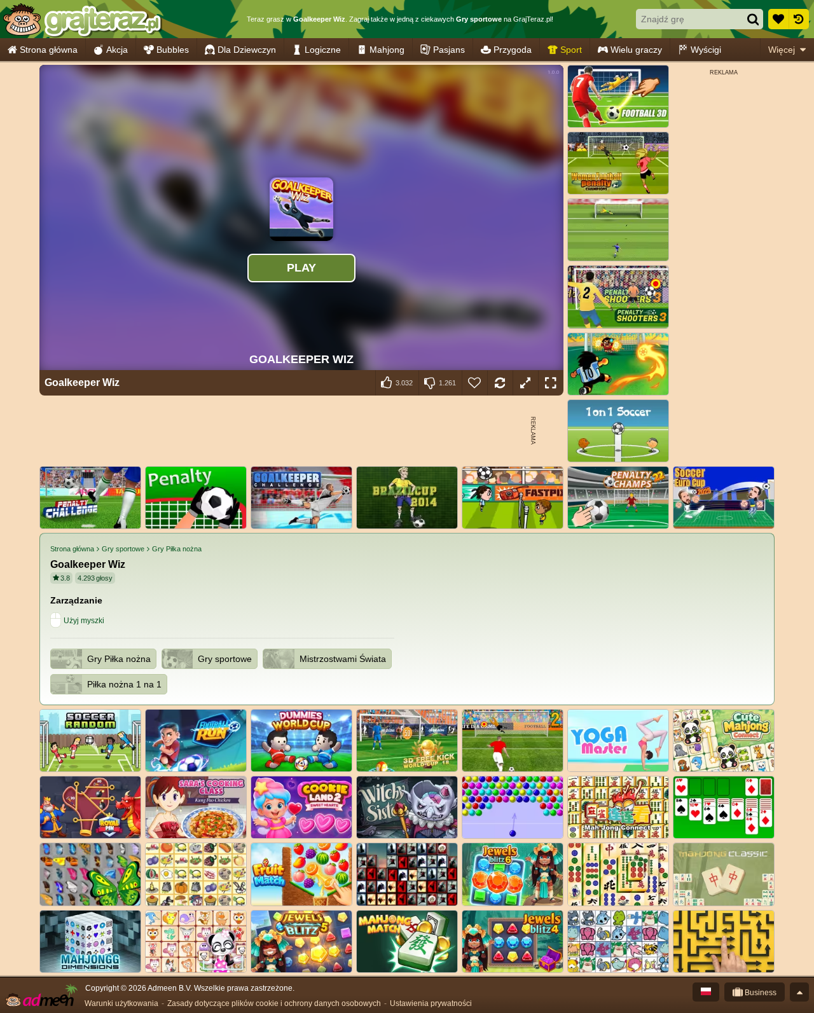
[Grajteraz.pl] (81, 19)
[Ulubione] (778, 19)
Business (759, 992)
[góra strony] (799, 992)
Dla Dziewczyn (246, 50)
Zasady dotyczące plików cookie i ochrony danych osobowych (274, 1003)
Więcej (781, 50)
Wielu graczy (636, 50)
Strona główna (49, 50)
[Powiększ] (525, 383)
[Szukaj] (753, 19)
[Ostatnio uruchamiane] (799, 19)
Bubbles (172, 50)
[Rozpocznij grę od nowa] (500, 383)
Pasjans (449, 50)
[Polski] (706, 992)
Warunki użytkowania (121, 1003)
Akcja (117, 50)
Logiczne (323, 50)
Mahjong (386, 50)
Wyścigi (706, 50)
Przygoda (512, 50)
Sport (571, 50)
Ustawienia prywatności (431, 1003)
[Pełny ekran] (550, 383)
